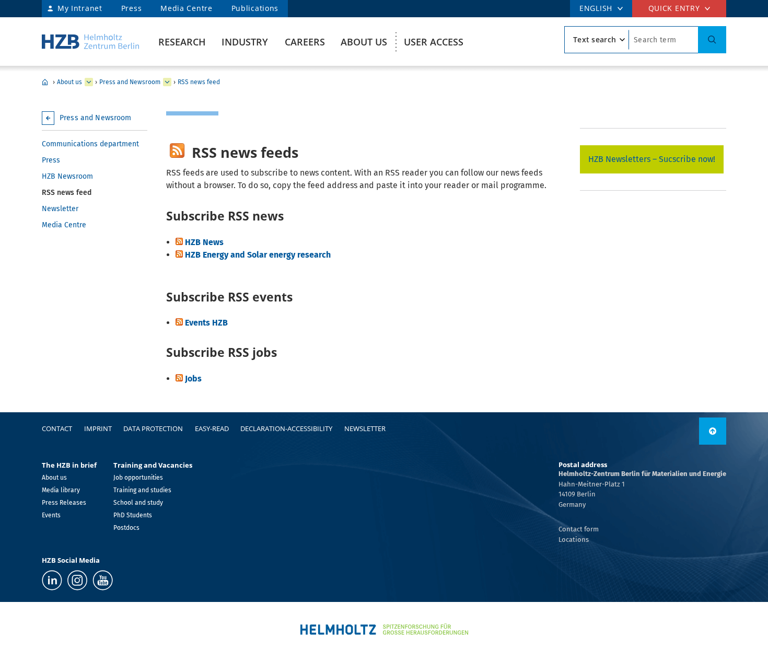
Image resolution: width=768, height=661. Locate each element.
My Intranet (79, 8)
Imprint (98, 428)
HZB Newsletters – (623, 159)
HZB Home (45, 82)
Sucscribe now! (687, 159)
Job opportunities (138, 477)
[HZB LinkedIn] (52, 580)
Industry (245, 42)
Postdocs (126, 527)
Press (131, 8)
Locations (573, 539)
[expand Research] (89, 82)
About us (364, 42)
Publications (254, 8)
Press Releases (64, 502)
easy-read (212, 428)
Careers (305, 42)
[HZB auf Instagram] (77, 580)
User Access (433, 42)
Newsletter (60, 208)
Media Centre (186, 8)
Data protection (153, 428)
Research (182, 42)
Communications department (90, 144)
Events (51, 515)
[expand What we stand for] (167, 82)
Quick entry (674, 8)
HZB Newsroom (67, 176)
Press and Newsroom (129, 82)
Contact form (578, 529)
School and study (138, 502)
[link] (712, 431)
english (595, 8)
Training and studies (142, 490)
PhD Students (132, 515)
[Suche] (712, 39)
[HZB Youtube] (102, 580)
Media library (61, 490)
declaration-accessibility (286, 428)
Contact (57, 428)
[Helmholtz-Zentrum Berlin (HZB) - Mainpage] (90, 41)
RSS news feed (199, 82)
